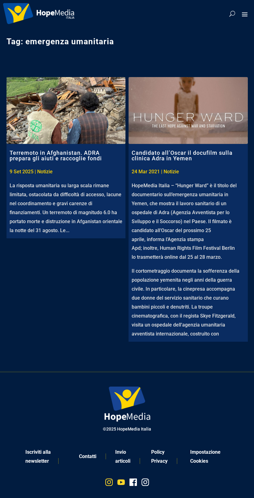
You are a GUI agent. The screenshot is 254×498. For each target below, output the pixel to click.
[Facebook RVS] (133, 484)
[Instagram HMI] (109, 484)
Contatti (87, 456)
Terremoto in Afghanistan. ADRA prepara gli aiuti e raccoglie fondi (56, 155)
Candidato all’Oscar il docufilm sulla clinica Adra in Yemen (182, 155)
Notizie (45, 172)
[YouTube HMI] (121, 484)
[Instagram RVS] (145, 484)
